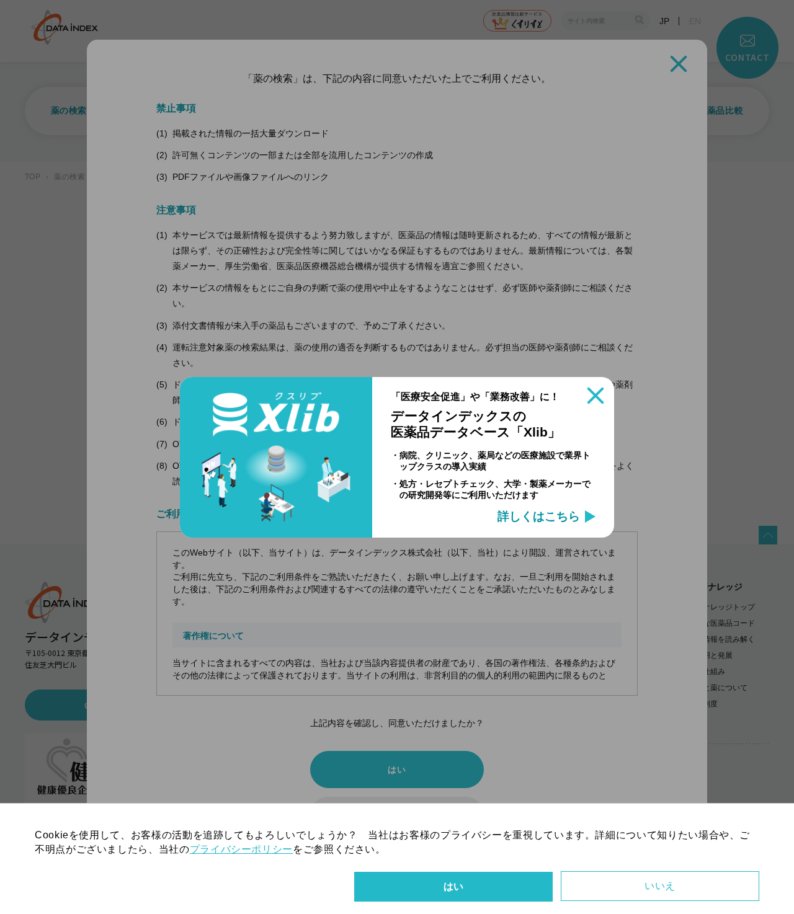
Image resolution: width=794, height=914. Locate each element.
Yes (453, 887)
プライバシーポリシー (241, 849)
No (660, 886)
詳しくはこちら (538, 516)
